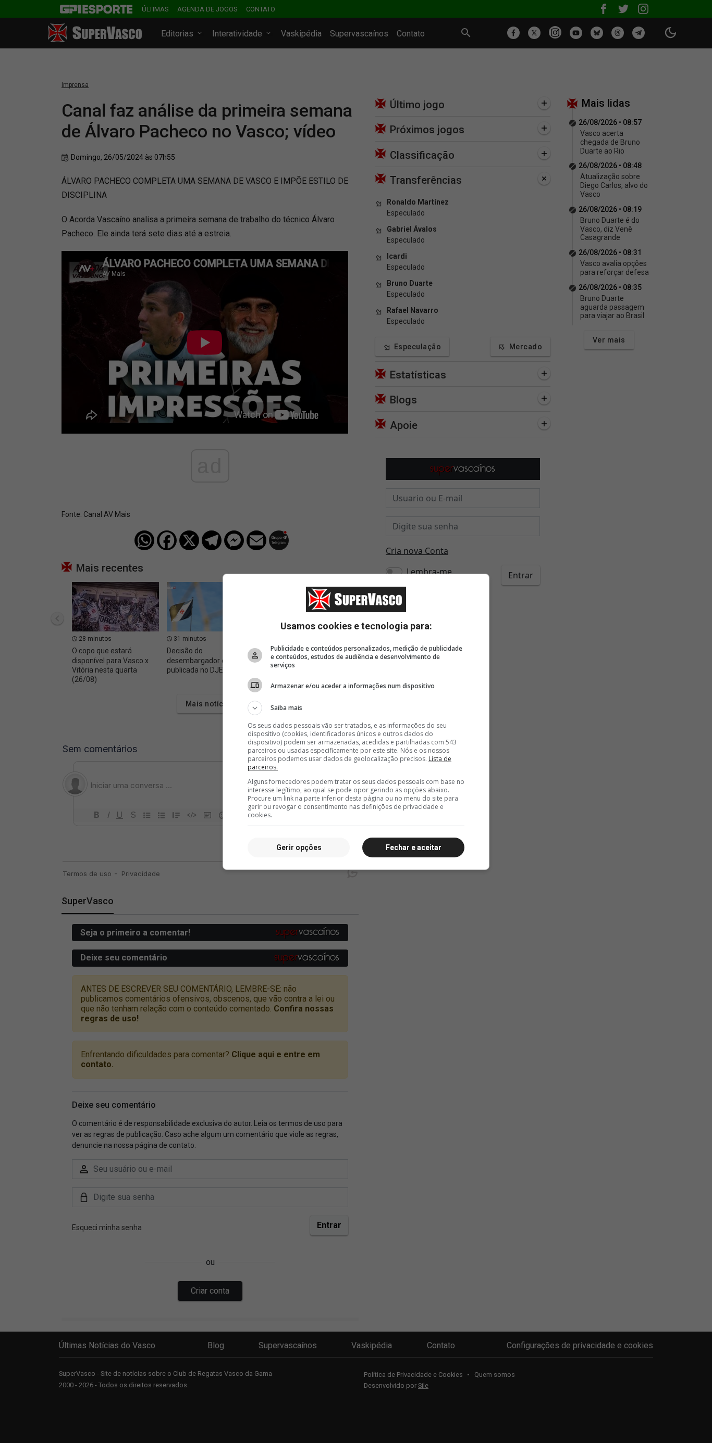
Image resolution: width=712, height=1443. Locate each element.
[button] (356, 708)
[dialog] (356, 722)
